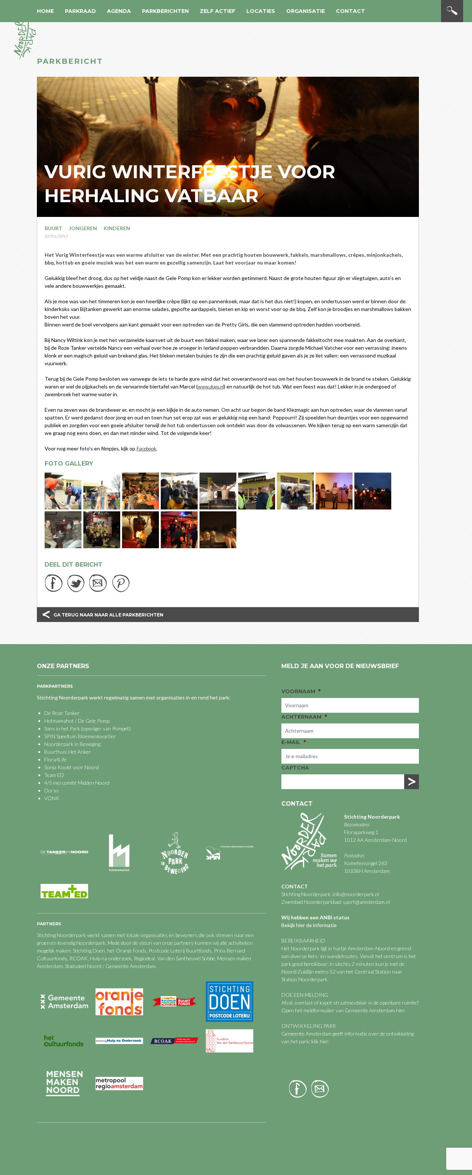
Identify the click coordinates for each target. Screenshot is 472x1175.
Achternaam (304, 716)
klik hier (319, 1041)
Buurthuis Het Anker (67, 752)
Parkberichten (165, 11)
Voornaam (300, 691)
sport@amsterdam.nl (366, 902)
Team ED (54, 775)
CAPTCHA (295, 767)
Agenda (119, 11)
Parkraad (80, 11)
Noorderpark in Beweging (72, 744)
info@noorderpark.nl (356, 894)
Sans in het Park (62, 728)
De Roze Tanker (62, 713)
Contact (350, 11)
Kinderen (117, 228)
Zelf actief (217, 11)
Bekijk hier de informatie (309, 925)
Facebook (146, 448)
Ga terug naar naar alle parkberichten (108, 615)
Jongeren (83, 228)
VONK (51, 798)
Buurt (53, 228)
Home (45, 11)
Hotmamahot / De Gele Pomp (77, 721)
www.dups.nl (211, 386)
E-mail (293, 742)
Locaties (260, 11)
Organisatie (305, 11)
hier (400, 1010)
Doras (51, 790)
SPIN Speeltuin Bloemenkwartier (80, 736)
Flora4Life (55, 759)
